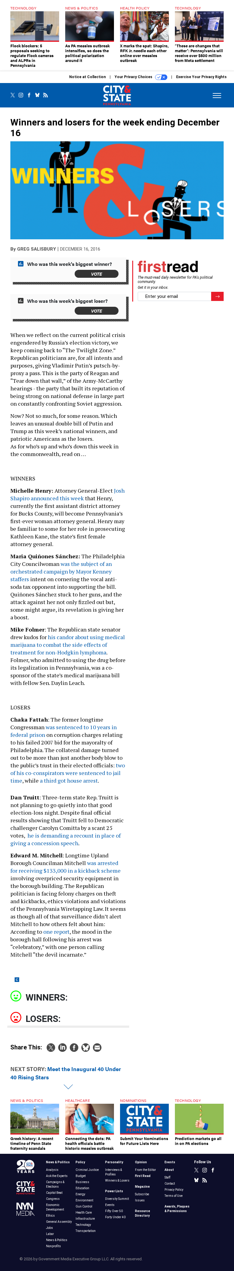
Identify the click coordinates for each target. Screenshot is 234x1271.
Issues (140, 1200)
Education (82, 1188)
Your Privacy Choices (134, 77)
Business (82, 1182)
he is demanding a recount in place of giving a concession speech (65, 839)
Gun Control (84, 1206)
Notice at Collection (87, 77)
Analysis (52, 1169)
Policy (80, 1162)
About (169, 1169)
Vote (96, 273)
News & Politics (58, 1162)
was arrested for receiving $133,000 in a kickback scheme (65, 866)
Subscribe (142, 1194)
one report (56, 931)
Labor (50, 1234)
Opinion (141, 1162)
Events (110, 1205)
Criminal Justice (87, 1169)
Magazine (142, 1186)
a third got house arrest (69, 780)
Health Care (84, 1212)
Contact (170, 1183)
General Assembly (59, 1221)
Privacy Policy (174, 1189)
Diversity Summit (117, 1198)
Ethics (50, 1215)
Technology (83, 1224)
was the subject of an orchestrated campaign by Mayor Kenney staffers (61, 571)
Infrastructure (85, 1218)
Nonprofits (53, 1246)
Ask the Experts (57, 1176)
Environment (84, 1200)
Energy (80, 1194)
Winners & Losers (117, 1180)
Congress (53, 1198)
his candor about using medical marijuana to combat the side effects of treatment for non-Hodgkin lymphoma (67, 644)
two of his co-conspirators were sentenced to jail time (67, 773)
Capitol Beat (54, 1192)
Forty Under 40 (115, 1217)
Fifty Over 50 (114, 1211)
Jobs (49, 1227)
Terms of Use (174, 1195)
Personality (114, 1162)
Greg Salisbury (36, 249)
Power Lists (114, 1191)
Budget (81, 1176)
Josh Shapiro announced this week (67, 494)
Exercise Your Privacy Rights (201, 77)
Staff (167, 1177)
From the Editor (145, 1169)
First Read (143, 1176)
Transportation (86, 1231)
